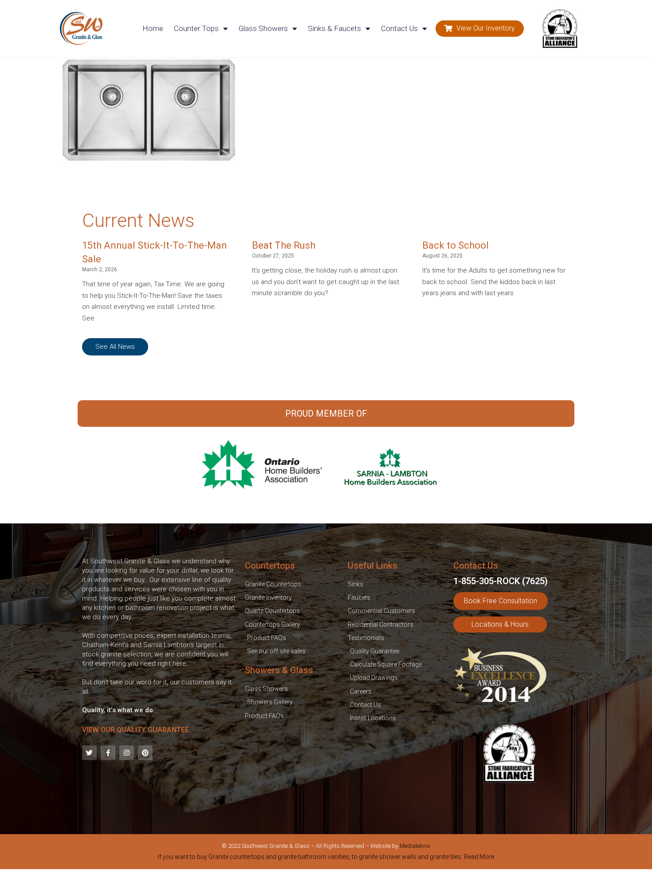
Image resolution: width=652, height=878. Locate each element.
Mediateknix (415, 846)
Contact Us (399, 28)
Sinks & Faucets (334, 28)
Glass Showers (263, 28)
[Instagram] (126, 752)
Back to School (455, 245)
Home (152, 28)
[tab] (326, 858)
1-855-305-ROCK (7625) (500, 581)
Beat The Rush (283, 245)
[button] (480, 28)
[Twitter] (89, 752)
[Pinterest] (145, 752)
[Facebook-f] (108, 752)
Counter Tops (196, 28)
